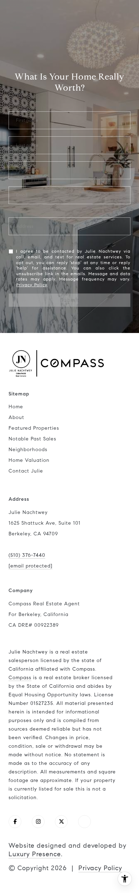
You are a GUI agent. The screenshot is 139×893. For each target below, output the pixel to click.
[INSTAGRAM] (38, 821)
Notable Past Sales (32, 439)
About (16, 417)
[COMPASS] (84, 821)
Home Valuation (29, 460)
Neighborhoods (28, 449)
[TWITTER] (61, 821)
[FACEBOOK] (15, 821)
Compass (20, 678)
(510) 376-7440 (27, 555)
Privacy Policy (31, 284)
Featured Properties (34, 428)
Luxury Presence (35, 854)
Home (16, 407)
